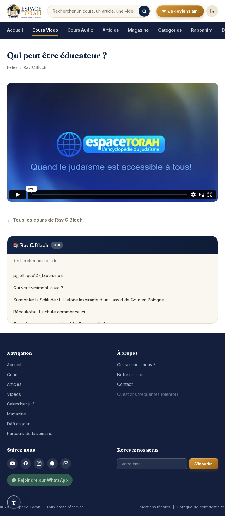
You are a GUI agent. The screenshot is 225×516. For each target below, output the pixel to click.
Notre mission (130, 374)
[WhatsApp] (52, 463)
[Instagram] (39, 463)
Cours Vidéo (45, 30)
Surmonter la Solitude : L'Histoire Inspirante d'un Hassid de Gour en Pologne (88, 299)
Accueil (15, 30)
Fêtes (12, 67)
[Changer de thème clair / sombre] (212, 11)
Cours (12, 374)
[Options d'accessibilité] (14, 502)
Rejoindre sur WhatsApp (43, 480)
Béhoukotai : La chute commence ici (49, 311)
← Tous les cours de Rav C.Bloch (45, 220)
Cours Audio (80, 30)
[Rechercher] (144, 11)
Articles (111, 30)
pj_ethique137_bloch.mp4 (38, 275)
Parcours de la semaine (29, 433)
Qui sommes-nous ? (136, 364)
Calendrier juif (20, 403)
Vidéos (14, 394)
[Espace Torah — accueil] (24, 11)
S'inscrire (203, 464)
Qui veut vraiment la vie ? (38, 287)
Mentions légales (155, 507)
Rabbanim (201, 30)
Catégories (170, 30)
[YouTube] (12, 463)
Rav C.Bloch (35, 67)
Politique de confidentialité (201, 507)
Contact (125, 384)
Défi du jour (18, 423)
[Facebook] (26, 463)
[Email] (65, 463)
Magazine (138, 30)
